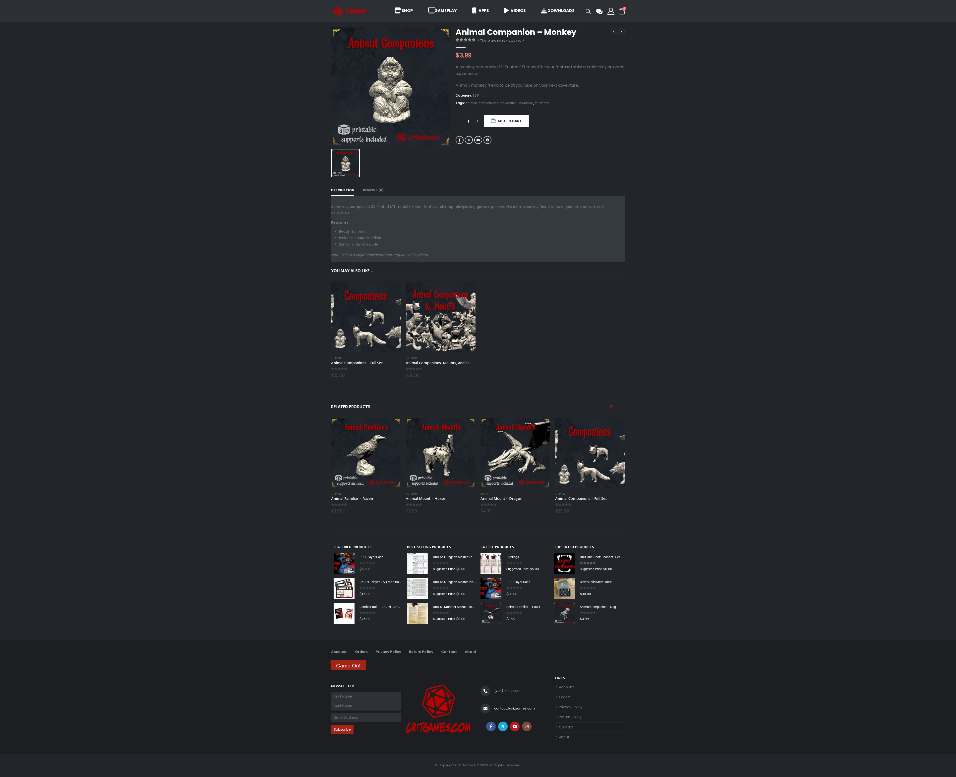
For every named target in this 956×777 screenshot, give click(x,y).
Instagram (527, 726)
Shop (407, 10)
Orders (361, 651)
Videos (518, 10)
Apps (483, 10)
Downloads (561, 10)
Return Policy (421, 651)
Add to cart (509, 121)
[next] (621, 31)
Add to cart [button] (392, 290)
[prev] (613, 31)
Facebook (460, 140)
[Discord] (599, 11)
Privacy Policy (388, 651)
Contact (449, 651)
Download (526, 103)
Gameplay (445, 10)
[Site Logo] (349, 11)
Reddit (487, 140)
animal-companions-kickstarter (490, 103)
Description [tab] (342, 190)
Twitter (469, 140)
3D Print (478, 95)
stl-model (542, 103)
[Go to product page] (366, 317)
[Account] (611, 11)
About (470, 651)
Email (478, 140)
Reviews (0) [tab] (373, 190)
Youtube (515, 726)
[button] (588, 11)
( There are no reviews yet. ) (501, 40)
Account (339, 651)
